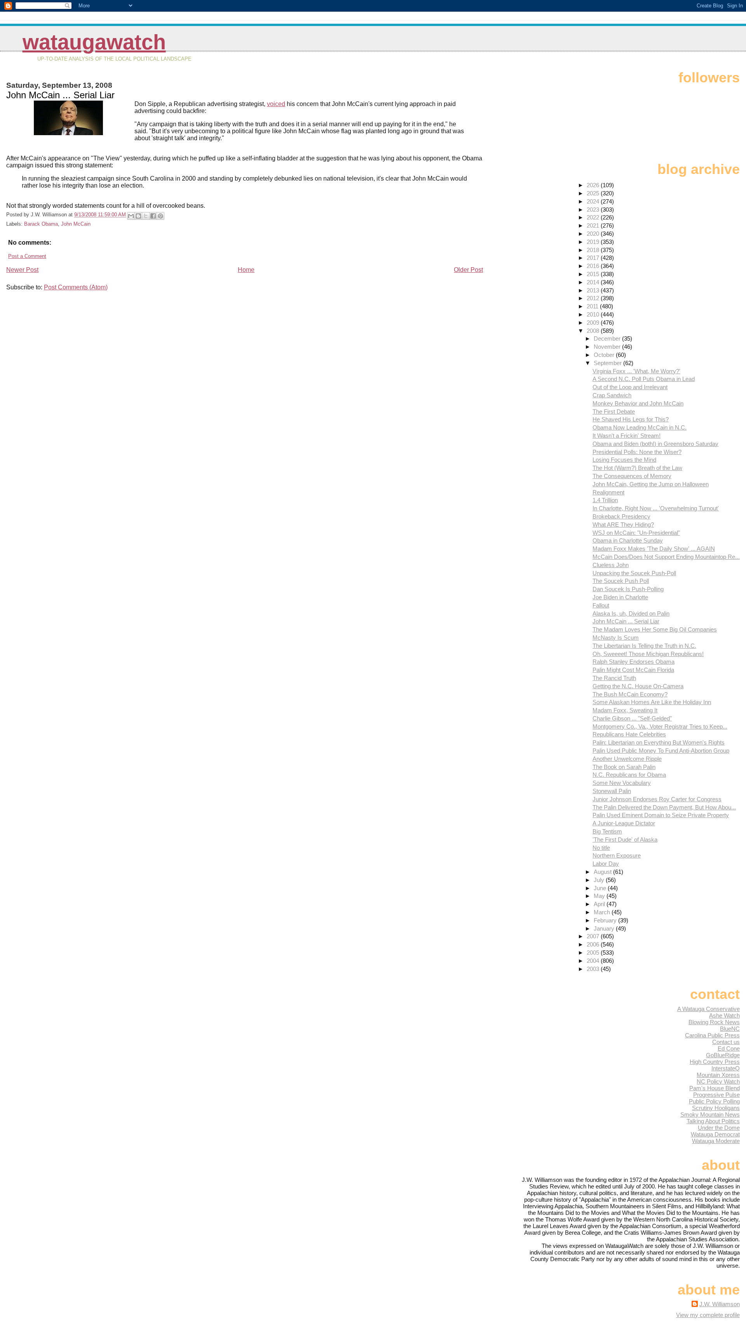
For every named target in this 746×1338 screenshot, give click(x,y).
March (603, 912)
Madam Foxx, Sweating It (625, 710)
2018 (594, 250)
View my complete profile (708, 1315)
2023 (594, 209)
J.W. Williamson (719, 1304)
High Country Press (715, 1061)
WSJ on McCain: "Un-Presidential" (636, 532)
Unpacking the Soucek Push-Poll (634, 573)
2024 (594, 201)
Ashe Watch (724, 1015)
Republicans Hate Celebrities (629, 734)
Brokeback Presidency (621, 516)
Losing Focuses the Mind (624, 459)
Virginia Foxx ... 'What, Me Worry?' (636, 371)
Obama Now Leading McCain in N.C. (640, 427)
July (600, 880)
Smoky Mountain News (710, 1114)
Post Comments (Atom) (76, 287)
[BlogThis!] (138, 216)
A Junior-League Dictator (624, 823)
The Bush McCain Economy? (630, 694)
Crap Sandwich (612, 395)
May (600, 896)
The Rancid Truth (614, 678)
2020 (594, 233)
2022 (594, 217)
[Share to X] (146, 216)
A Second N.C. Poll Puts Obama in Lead (644, 379)
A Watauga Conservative (708, 1009)
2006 (594, 944)
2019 (594, 241)
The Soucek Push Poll (621, 581)
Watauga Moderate (716, 1141)
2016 (594, 266)
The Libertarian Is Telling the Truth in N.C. (644, 645)
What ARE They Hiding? (623, 524)
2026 (594, 185)
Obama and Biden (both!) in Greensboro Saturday (655, 443)
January (605, 928)
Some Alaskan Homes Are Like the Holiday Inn (652, 702)
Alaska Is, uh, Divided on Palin (631, 613)
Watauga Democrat (715, 1134)
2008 (594, 330)
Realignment (608, 492)
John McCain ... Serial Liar (626, 621)
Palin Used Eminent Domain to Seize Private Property (661, 815)
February (606, 920)
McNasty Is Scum (616, 637)
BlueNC (730, 1028)
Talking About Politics (713, 1121)
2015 (594, 274)
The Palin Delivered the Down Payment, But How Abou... (664, 807)
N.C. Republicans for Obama (629, 774)
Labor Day (606, 863)
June (601, 888)
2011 (593, 306)
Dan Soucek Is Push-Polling (628, 589)
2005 (594, 952)
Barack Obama (41, 224)
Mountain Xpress (718, 1075)
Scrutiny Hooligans (716, 1108)
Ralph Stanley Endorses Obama (634, 661)
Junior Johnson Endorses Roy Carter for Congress (657, 799)
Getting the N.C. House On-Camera (638, 686)
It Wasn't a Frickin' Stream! (627, 435)
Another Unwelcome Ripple (627, 758)
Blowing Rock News (714, 1022)
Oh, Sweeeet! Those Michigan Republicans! (648, 654)
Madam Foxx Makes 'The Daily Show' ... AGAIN (654, 548)
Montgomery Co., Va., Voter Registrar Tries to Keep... (660, 726)
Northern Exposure (617, 855)
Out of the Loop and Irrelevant (630, 387)
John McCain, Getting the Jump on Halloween (651, 484)
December (608, 338)
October (605, 354)
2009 (594, 322)
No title (601, 847)
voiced (276, 104)
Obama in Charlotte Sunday (628, 540)
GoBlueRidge (723, 1055)
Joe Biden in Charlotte (620, 597)
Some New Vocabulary (622, 782)
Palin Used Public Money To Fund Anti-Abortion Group (661, 750)
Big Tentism (607, 831)
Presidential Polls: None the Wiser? (637, 452)
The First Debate (614, 411)
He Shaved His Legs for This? (631, 419)
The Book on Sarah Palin (624, 767)
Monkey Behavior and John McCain (638, 403)
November (608, 346)
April (600, 904)
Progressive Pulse (716, 1094)
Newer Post (22, 269)
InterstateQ (725, 1068)
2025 (594, 193)
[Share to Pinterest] (160, 216)
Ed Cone (729, 1048)
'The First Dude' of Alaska (625, 839)
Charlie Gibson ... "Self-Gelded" (632, 718)
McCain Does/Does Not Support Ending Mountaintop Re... (666, 556)
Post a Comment (27, 256)
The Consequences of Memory (632, 476)
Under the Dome (719, 1127)
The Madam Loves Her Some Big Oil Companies (655, 629)
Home (246, 269)
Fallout (601, 605)
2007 (594, 936)
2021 (594, 225)
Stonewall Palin (612, 791)
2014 (594, 282)
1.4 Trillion (605, 500)
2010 (594, 314)
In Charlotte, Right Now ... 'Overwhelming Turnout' (656, 508)
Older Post (468, 269)
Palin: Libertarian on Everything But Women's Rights (659, 742)
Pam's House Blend (714, 1088)
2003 (594, 969)
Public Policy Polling (714, 1101)
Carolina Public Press (712, 1035)
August (603, 871)
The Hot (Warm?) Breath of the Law (637, 468)
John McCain (76, 224)
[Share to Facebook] (153, 216)
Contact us (726, 1042)
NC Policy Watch (718, 1081)
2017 (594, 257)
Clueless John (611, 565)
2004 (594, 960)
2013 (594, 290)
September (608, 363)
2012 (594, 298)
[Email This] (131, 216)
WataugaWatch (94, 42)
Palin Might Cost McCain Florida (633, 669)
